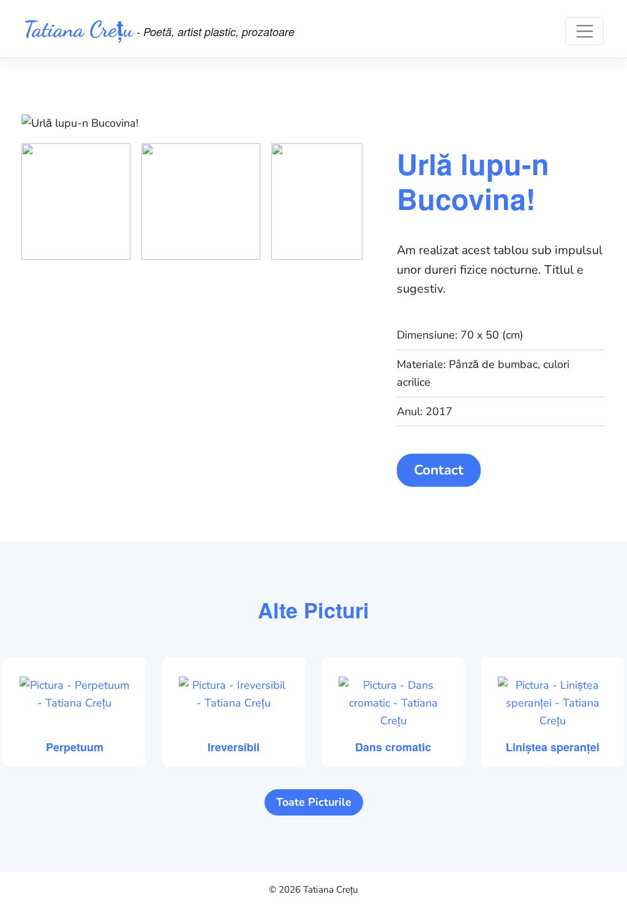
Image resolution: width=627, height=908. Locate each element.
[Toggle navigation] (584, 31)
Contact (439, 469)
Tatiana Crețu (78, 29)
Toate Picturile (313, 802)
